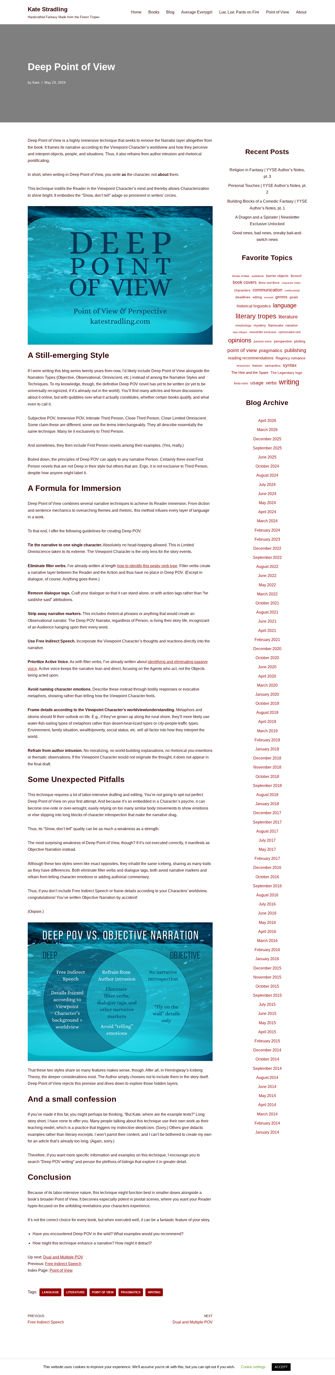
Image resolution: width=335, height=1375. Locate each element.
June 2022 (267, 576)
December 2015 (267, 968)
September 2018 (267, 786)
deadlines (242, 297)
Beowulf (296, 276)
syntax (290, 365)
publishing (295, 350)
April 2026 (267, 421)
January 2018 (267, 804)
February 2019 (267, 740)
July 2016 (267, 904)
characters (242, 290)
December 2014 (267, 1050)
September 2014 (267, 1068)
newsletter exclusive (262, 332)
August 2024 (267, 475)
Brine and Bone (269, 283)
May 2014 (267, 1096)
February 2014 (267, 1123)
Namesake (275, 325)
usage (257, 382)
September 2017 (267, 822)
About (301, 12)
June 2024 (267, 494)
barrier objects (277, 276)
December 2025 (267, 439)
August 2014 (267, 1077)
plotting (299, 341)
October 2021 (267, 603)
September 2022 (267, 557)
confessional (291, 290)
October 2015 (267, 986)
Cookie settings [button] (253, 1367)
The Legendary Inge (286, 373)
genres (281, 297)
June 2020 (267, 667)
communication (267, 290)
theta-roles (241, 383)
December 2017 (267, 813)
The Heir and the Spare (249, 372)
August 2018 (267, 795)
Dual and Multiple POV (63, 1257)
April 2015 (267, 1032)
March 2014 (267, 1114)
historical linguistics (254, 306)
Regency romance (290, 358)
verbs (271, 382)
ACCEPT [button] (281, 1367)
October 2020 (267, 658)
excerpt (268, 297)
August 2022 (267, 566)
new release (240, 332)
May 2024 (267, 503)
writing (154, 1292)
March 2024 (267, 521)
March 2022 (267, 594)
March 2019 (267, 731)
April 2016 (267, 932)
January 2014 (267, 1132)
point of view (103, 1292)
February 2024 (267, 530)
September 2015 (267, 995)
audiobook (258, 276)
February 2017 (267, 858)
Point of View (277, 12)
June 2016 (267, 913)
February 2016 (267, 950)
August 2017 (267, 831)
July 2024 (267, 485)
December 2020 (267, 649)
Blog (170, 12)
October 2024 (267, 466)
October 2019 (267, 703)
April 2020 (267, 676)
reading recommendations (250, 358)
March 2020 (267, 685)
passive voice (263, 341)
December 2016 (267, 867)
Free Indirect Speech (63, 1264)
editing (257, 297)
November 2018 (267, 767)
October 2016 (267, 877)
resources (243, 365)
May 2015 (267, 1023)
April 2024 (267, 512)
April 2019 (267, 722)
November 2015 (267, 977)
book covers (245, 282)
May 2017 (267, 849)
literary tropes (256, 316)
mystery (260, 325)
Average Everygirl (196, 12)
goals (294, 297)
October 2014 (267, 1059)
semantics (273, 365)
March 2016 (267, 941)
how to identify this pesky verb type (147, 566)
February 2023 (267, 539)
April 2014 (267, 1105)
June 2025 (267, 457)
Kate (35, 82)
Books (153, 12)
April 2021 (267, 631)
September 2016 (267, 886)
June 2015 (267, 1013)
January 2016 (267, 959)
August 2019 (267, 712)
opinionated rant (289, 332)
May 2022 (267, 585)
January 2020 (267, 694)
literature (75, 1292)
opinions (239, 340)
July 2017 (267, 840)
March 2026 (267, 430)
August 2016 (267, 895)
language (50, 1292)
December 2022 (267, 548)
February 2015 (267, 1041)
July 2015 (267, 1004)
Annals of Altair (240, 276)
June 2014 (267, 1087)
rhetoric (257, 365)
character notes (291, 282)
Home (136, 12)
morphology (243, 325)
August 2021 (267, 612)
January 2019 (267, 749)
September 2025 (267, 448)
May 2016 (267, 922)
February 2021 (267, 640)
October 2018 (267, 776)
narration (291, 325)
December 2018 (267, 758)
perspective (283, 341)
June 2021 (267, 621)
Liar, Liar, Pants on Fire (239, 12)
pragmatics (131, 1292)
